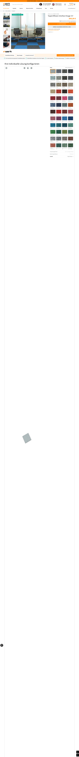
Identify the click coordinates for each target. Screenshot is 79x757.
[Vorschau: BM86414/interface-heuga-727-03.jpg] (6, 31)
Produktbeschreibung (9, 55)
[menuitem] (45, 4)
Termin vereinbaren (58, 5)
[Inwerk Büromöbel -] (4, 10)
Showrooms (58, 4)
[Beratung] (77, 752)
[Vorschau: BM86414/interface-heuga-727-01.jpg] (6, 16)
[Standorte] (77, 755)
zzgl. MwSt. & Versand (72, 22)
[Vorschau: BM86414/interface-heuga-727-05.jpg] (6, 45)
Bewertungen (19, 55)
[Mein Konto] (65, 4)
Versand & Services (29, 55)
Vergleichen (50, 31)
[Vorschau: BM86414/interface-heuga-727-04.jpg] (6, 38)
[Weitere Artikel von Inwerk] (7, 51)
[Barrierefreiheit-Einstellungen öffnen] (2, 645)
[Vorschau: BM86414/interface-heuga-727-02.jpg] (6, 23)
